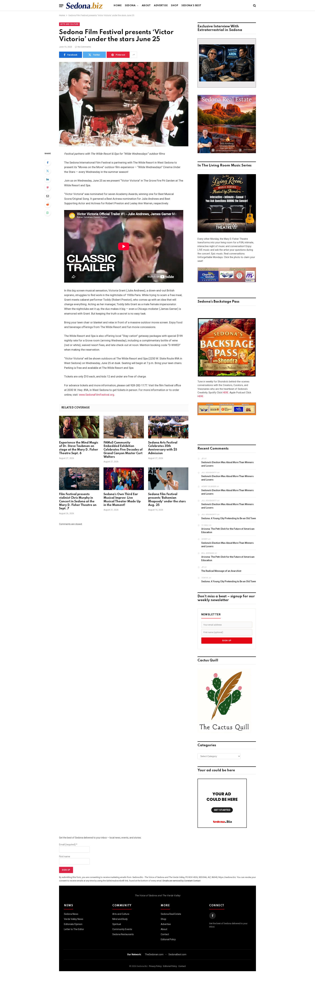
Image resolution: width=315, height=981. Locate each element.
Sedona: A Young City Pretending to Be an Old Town (228, 518)
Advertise (161, 5)
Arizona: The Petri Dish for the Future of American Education (227, 531)
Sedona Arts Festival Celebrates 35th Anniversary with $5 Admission (162, 448)
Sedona (130, 5)
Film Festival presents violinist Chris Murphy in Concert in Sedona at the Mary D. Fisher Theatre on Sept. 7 (77, 501)
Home (118, 5)
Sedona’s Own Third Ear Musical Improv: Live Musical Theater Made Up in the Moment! (122, 499)
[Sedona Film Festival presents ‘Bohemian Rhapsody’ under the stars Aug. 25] (168, 478)
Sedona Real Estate (171, 914)
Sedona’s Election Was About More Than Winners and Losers (227, 464)
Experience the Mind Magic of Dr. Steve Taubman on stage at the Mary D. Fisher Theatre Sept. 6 (78, 448)
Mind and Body (120, 919)
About (146, 5)
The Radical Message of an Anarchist (221, 571)
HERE (225, 392)
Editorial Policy (168, 939)
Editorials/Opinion (73, 924)
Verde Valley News (73, 919)
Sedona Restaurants (123, 934)
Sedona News (71, 914)
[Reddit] (47, 204)
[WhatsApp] (47, 212)
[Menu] (61, 5)
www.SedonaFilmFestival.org (96, 394)
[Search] (254, 5)
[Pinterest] (47, 187)
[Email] (47, 196)
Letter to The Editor (74, 929)
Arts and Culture (69, 24)
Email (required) (68, 844)
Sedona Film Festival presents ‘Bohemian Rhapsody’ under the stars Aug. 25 (167, 499)
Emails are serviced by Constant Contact (181, 880)
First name (64, 856)
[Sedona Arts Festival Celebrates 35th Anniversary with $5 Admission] (168, 427)
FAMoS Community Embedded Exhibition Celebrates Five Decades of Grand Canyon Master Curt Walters (123, 449)
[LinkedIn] (47, 179)
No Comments (84, 47)
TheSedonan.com (154, 954)
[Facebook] (47, 162)
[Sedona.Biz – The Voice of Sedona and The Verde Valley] (84, 5)
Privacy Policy (155, 966)
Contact (165, 934)
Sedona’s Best (191, 5)
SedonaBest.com (177, 954)
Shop (174, 5)
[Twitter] (47, 171)
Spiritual (116, 924)
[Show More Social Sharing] (133, 55)
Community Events (122, 929)
